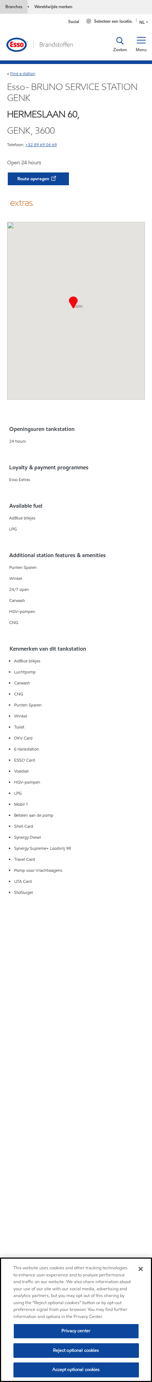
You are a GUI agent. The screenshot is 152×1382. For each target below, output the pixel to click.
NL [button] (142, 22)
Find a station (22, 73)
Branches (13, 7)
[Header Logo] (39, 44)
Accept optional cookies (76, 1369)
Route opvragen (33, 179)
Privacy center (76, 1331)
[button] (141, 44)
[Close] (140, 1269)
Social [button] (73, 21)
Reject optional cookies (76, 1350)
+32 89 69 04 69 (41, 145)
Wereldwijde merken (53, 7)
